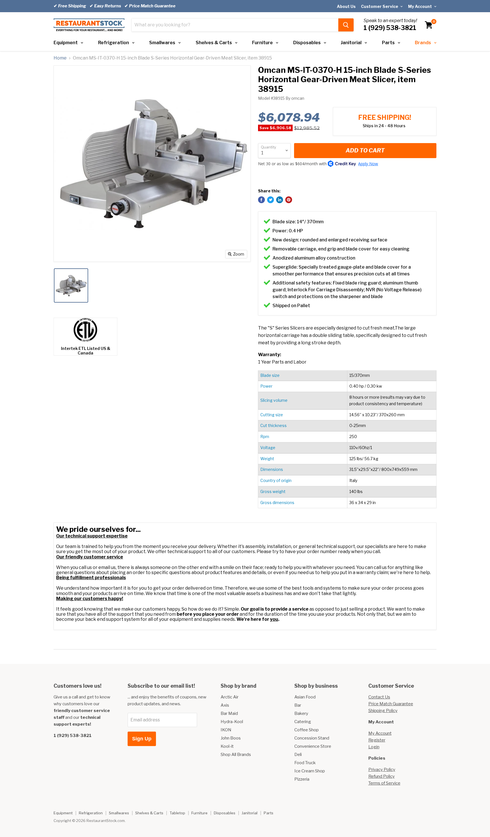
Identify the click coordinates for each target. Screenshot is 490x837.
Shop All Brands (236, 754)
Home (60, 58)
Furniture (262, 42)
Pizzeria (301, 779)
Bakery (301, 713)
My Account (420, 6)
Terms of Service (384, 783)
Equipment (66, 42)
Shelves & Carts (214, 42)
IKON (226, 729)
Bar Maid (229, 713)
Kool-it (227, 746)
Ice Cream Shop (309, 771)
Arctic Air (229, 697)
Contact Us (379, 697)
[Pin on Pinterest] (288, 199)
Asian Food (305, 697)
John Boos (231, 738)
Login (373, 746)
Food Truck (305, 762)
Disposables (307, 42)
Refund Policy (381, 776)
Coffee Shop (306, 729)
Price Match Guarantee (390, 703)
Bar (297, 705)
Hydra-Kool (232, 721)
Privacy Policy (381, 769)
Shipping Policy (383, 710)
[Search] (346, 24)
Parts (388, 42)
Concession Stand (311, 738)
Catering (302, 721)
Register (376, 740)
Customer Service (380, 6)
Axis (225, 705)
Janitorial (351, 42)
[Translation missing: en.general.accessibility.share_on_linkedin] (279, 199)
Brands (423, 42)
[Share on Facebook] (261, 199)
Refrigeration (113, 42)
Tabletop (177, 813)
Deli (298, 754)
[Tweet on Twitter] (270, 199)
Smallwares (162, 42)
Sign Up (141, 739)
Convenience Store (312, 746)
